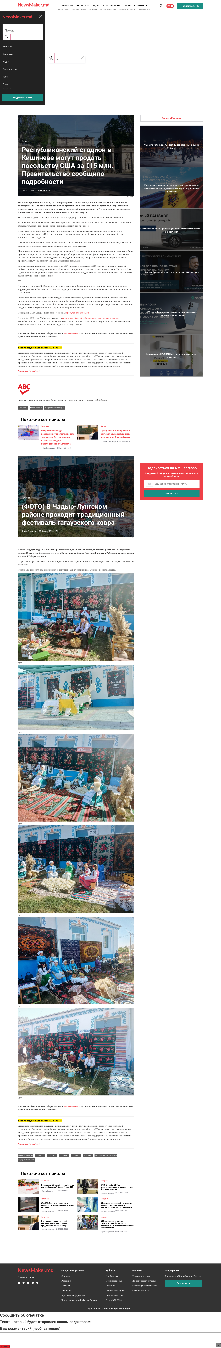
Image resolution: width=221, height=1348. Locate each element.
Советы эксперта (127, 9)
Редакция (66, 1280)
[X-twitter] (24, 1283)
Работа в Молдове (108, 9)
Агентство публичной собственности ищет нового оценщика (90, 318)
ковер (76, 1155)
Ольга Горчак (28, 190)
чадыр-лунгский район (26, 1160)
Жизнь (103, 426)
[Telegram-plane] (37, 1283)
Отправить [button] (5, 1346)
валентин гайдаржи (25, 1155)
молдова (87, 1155)
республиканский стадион (54, 408)
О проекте (66, 1276)
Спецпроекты (111, 5)
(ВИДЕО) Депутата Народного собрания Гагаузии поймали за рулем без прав (57, 1205)
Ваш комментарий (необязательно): (30, 1328)
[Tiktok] (33, 1283)
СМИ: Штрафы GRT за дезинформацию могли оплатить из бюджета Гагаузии (117, 1187)
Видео (96, 5)
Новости (67, 5)
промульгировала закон (77, 312)
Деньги (25, 141)
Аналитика (82, 5)
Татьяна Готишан (107, 1193)
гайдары (52, 1155)
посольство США (36, 408)
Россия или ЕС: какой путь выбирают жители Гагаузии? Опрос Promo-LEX (57, 1186)
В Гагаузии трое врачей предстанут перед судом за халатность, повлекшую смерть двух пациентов (116, 1205)
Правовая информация (73, 1295)
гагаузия (40, 1155)
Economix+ (140, 5)
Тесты (127, 5)
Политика (45, 426)
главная (23, 408)
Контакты (66, 1285)
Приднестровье (79, 9)
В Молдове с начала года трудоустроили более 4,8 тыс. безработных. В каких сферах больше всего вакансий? (117, 1224)
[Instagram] (28, 1283)
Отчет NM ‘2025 (144, 9)
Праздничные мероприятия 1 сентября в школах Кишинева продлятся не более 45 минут (115, 433)
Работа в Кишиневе (171, 118)
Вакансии (66, 1290)
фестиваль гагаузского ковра (106, 1155)
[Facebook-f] (19, 1283)
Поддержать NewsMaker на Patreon (79, 1300)
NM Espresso (63, 9)
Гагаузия (93, 9)
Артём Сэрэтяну (49, 448)
